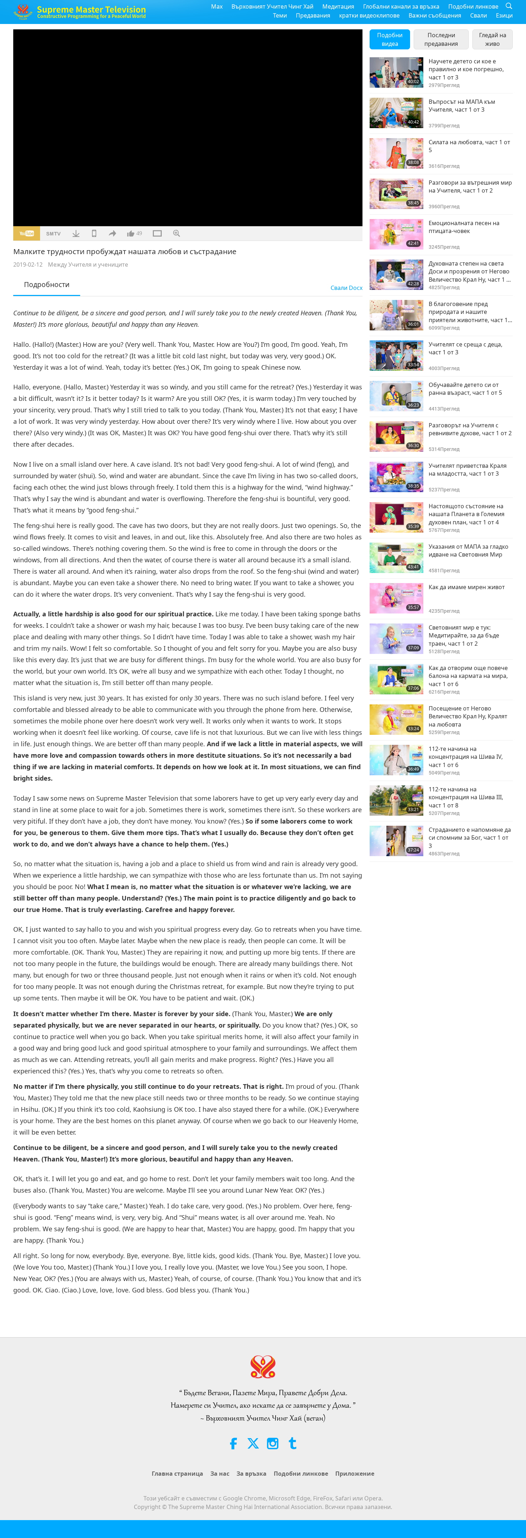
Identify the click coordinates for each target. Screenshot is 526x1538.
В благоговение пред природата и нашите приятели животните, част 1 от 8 (468, 312)
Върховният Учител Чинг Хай (272, 6)
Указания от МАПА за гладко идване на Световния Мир (468, 550)
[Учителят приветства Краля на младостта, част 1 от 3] (396, 477)
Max (217, 6)
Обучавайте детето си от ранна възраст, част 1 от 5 (465, 389)
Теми (280, 15)
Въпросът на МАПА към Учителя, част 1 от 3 (462, 105)
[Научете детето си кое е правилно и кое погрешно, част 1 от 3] (396, 72)
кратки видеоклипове (369, 15)
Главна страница (177, 1474)
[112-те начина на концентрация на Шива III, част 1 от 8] (396, 800)
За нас (219, 1474)
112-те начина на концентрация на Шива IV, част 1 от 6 (466, 757)
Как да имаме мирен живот (467, 587)
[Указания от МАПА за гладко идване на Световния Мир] (396, 558)
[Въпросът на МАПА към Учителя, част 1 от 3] (396, 113)
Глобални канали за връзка (401, 6)
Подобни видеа (390, 39)
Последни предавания (441, 39)
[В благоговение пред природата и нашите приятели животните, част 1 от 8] (396, 315)
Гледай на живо (492, 39)
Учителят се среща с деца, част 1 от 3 (465, 348)
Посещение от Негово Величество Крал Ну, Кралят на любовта (468, 716)
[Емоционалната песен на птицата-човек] (396, 234)
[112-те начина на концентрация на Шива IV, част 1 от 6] (396, 760)
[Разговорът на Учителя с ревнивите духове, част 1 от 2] (396, 436)
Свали (478, 15)
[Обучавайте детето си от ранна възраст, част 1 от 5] (396, 396)
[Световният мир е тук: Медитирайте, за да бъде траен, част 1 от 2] (396, 639)
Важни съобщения (435, 15)
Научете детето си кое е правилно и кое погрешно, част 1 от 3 (466, 69)
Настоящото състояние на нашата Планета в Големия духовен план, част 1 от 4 (467, 514)
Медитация (338, 6)
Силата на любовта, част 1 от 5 (469, 146)
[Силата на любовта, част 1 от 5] (396, 153)
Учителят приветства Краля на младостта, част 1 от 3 (468, 469)
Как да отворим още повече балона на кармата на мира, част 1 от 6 (468, 676)
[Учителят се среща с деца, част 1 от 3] (396, 355)
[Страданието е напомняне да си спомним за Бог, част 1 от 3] (396, 841)
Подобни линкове (473, 6)
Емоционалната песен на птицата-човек (464, 227)
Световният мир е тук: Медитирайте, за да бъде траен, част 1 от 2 (464, 635)
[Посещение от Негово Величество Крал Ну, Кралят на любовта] (396, 719)
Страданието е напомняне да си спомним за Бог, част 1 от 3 (470, 838)
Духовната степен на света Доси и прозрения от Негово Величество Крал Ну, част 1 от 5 (471, 271)
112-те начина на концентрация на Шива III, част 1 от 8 (466, 797)
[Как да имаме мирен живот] (396, 598)
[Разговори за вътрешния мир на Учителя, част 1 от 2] (396, 194)
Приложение (354, 1474)
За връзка (252, 1474)
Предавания (313, 15)
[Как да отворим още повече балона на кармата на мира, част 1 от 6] (396, 679)
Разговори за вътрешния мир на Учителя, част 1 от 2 (470, 186)
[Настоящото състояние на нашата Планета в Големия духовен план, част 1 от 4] (396, 517)
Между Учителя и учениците (88, 264)
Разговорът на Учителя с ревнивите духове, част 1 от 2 (470, 429)
